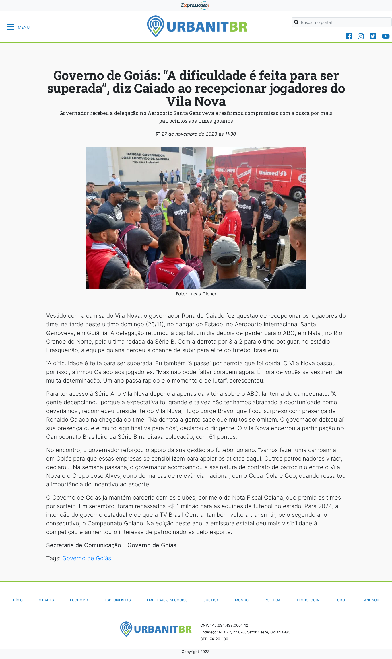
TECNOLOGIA (307, 600)
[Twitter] (373, 36)
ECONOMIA (79, 600)
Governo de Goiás (86, 558)
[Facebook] (349, 36)
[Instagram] (361, 36)
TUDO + (341, 600)
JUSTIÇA (211, 600)
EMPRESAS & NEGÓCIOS (167, 600)
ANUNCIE (372, 600)
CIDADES (46, 600)
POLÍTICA (272, 600)
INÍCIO (17, 600)
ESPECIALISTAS (118, 600)
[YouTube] (386, 36)
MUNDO (242, 600)
